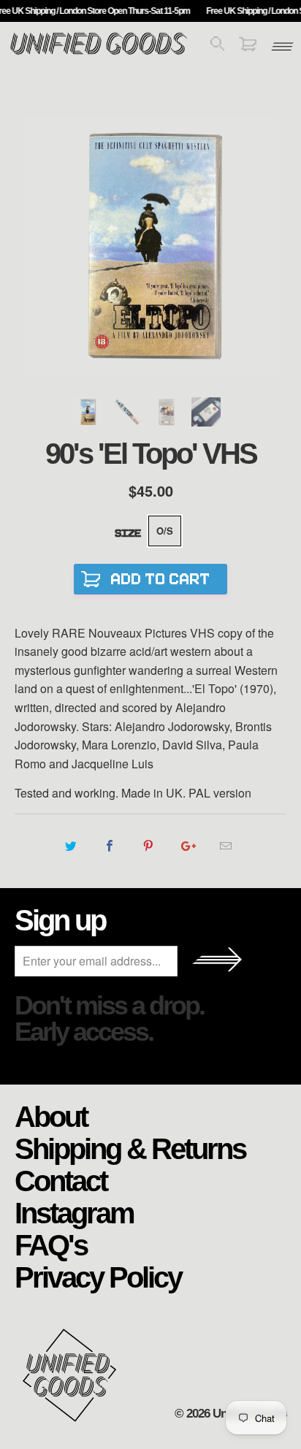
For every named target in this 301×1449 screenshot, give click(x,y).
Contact (61, 1180)
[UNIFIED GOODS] (98, 53)
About (51, 1116)
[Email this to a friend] (226, 846)
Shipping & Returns (130, 1148)
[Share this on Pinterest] (148, 846)
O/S (164, 531)
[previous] (29, 245)
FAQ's (51, 1244)
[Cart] (247, 46)
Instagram (74, 1212)
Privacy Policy (98, 1276)
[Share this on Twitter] (70, 846)
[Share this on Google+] (187, 846)
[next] (272, 245)
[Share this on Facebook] (109, 846)
